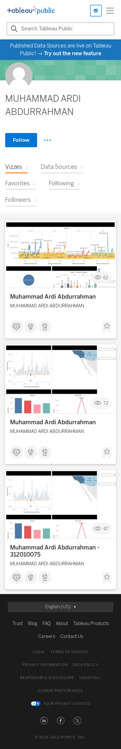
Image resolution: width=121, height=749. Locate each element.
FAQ (47, 623)
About (62, 623)
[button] (44, 720)
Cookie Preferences (60, 691)
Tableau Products (91, 623)
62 (105, 278)
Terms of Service (69, 652)
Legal (39, 652)
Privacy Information (45, 665)
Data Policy (85, 665)
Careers (46, 636)
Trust (17, 623)
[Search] (13, 29)
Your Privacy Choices (67, 704)
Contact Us (71, 636)
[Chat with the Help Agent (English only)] (96, 10)
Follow (21, 140)
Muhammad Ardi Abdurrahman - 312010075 (54, 551)
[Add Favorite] (107, 327)
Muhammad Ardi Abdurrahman (53, 296)
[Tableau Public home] (31, 10)
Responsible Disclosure (47, 678)
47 (105, 528)
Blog (32, 623)
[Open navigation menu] (110, 10)
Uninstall (90, 678)
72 (105, 403)
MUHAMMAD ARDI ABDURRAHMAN (47, 306)
